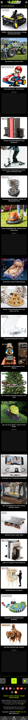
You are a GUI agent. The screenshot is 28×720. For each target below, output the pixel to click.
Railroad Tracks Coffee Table (14, 535)
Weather (5, 10)
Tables (4, 513)
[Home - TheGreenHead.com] (14, 2)
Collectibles (6, 344)
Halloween (6, 625)
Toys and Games (7, 67)
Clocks (5, 177)
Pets (4, 287)
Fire (4, 483)
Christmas (6, 373)
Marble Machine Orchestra (14, 590)
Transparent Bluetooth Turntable (14, 338)
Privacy (17, 695)
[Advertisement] (14, 103)
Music (4, 316)
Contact (11, 695)
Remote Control (6, 596)
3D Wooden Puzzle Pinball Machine (14, 282)
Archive (5, 695)
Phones (5, 456)
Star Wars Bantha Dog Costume (14, 647)
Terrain (5, 39)
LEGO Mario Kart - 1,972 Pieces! (14, 89)
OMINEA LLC (20, 712)
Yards (4, 206)
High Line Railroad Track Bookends (14, 562)
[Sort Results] (25, 6)
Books (5, 118)
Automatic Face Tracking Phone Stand (14, 478)
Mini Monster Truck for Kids (14, 61)
